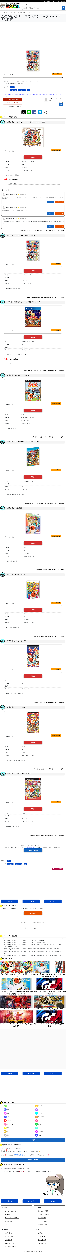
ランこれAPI (42, 1240)
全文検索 (24, 4)
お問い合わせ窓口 (10, 1243)
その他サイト (42, 1243)
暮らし (40, 1127)
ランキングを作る (43, 1214)
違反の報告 (8, 1233)
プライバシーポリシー (12, 1218)
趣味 (39, 1124)
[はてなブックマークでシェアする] (40, 112)
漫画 (8, 1109)
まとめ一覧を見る (43, 1221)
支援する (40, 1233)
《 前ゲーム (9, 901)
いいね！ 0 (50, 202)
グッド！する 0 (58, 868)
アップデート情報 (10, 1247)
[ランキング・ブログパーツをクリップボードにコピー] (45, 112)
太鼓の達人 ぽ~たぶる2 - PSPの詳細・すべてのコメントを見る (48, 769)
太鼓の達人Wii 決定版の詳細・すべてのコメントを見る (50, 569)
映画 (8, 1113)
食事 (8, 1127)
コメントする (33, 913)
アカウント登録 (43, 1224)
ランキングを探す (43, 1211)
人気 (28, 90)
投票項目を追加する (33, 1159)
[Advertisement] (33, 36)
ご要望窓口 (8, 1240)
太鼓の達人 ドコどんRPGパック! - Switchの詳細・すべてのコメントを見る (45, 297)
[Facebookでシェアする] (34, 112)
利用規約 (7, 1214)
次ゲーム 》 (53, 901)
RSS (6, 1224)
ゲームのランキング (13, 12)
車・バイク (41, 1116)
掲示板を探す (42, 1218)
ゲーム (12, 87)
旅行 (39, 1120)
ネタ (8, 1131)
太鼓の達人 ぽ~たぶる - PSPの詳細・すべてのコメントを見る (49, 702)
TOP (5, 12)
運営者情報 (8, 1221)
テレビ (40, 1113)
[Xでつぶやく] (23, 112)
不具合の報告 (9, 1236)
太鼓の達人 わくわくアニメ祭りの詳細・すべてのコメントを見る (48, 437)
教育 (8, 1135)
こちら (59, 94)
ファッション (10, 1124)
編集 (61, 104)
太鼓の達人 (13, 90)
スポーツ (9, 1120)
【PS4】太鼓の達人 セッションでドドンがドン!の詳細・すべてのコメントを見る (44, 370)
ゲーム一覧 (31, 901)
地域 (39, 1135)
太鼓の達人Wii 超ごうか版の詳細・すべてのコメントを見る (49, 636)
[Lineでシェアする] (29, 112)
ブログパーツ (42, 1236)
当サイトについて (10, 1211)
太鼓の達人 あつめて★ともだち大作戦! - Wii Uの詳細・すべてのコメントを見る (44, 503)
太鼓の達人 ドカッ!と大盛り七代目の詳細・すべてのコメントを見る (47, 835)
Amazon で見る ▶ (57, 73)
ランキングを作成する (33, 1140)
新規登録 (21, 1171)
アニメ (40, 1106)
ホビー (9, 1116)
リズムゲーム (21, 90)
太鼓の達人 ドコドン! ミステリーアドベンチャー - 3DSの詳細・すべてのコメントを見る (42, 230)
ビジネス (40, 1131)
